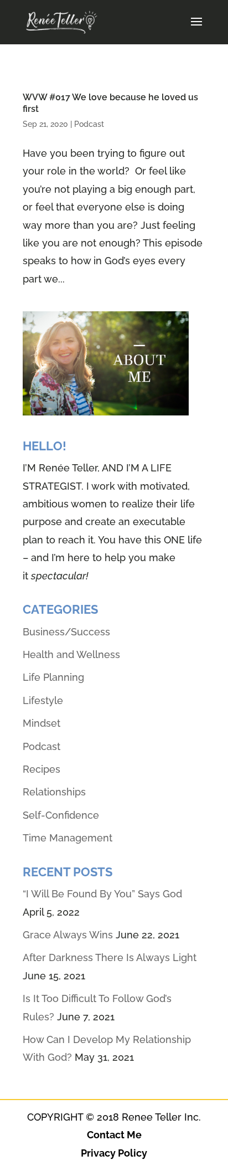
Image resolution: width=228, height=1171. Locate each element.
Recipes (41, 769)
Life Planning (53, 677)
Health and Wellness (71, 654)
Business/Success (66, 632)
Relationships (54, 792)
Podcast (89, 124)
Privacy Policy (114, 1153)
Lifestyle (43, 700)
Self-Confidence (61, 815)
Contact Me (114, 1135)
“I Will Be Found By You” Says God (102, 894)
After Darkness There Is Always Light (109, 957)
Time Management (67, 838)
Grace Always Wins (68, 935)
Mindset (41, 723)
